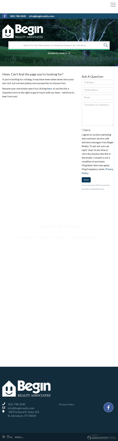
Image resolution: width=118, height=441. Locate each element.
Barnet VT (11, 246)
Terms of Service (96, 189)
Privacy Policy (86, 189)
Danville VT (12, 273)
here (49, 88)
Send (86, 179)
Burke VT (11, 253)
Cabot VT (11, 259)
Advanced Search (57, 53)
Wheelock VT (13, 347)
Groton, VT (12, 280)
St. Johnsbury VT (15, 327)
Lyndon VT (11, 293)
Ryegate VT (12, 313)
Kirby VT (11, 286)
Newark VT (12, 300)
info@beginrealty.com (41, 16)
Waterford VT (13, 340)
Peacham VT (12, 307)
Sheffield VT (12, 320)
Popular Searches (85, 237)
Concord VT (12, 266)
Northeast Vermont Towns (40, 237)
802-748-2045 (18, 16)
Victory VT (12, 334)
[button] (105, 45)
